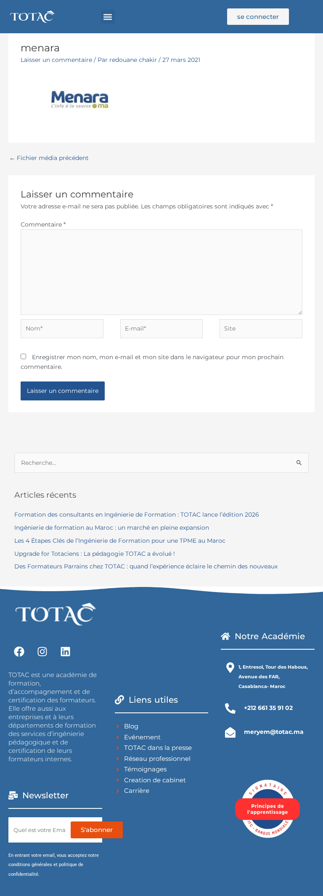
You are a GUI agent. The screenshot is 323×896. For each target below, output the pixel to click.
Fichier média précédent (49, 158)
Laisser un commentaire (56, 59)
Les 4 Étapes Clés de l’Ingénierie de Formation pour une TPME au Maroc (119, 540)
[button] (108, 17)
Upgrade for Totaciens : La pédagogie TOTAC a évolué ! (94, 553)
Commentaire (43, 224)
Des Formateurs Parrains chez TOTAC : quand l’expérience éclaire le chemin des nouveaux (146, 566)
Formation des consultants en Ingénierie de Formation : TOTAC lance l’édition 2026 (136, 514)
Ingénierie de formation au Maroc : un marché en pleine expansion (111, 527)
